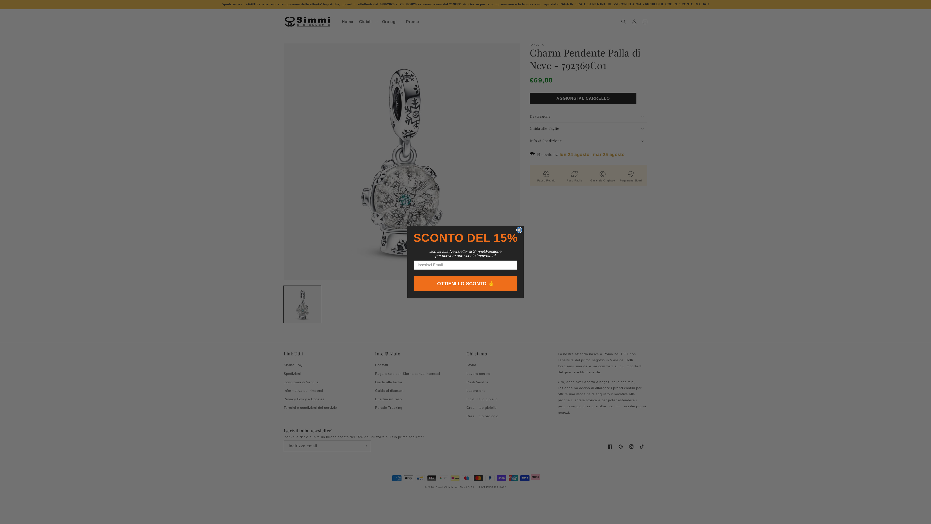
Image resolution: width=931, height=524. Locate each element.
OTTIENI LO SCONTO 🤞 (465, 283)
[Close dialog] (519, 230)
